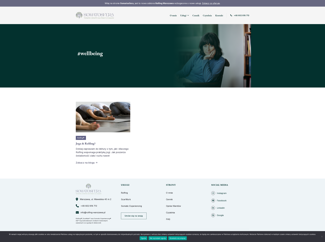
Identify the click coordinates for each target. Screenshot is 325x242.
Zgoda (143, 238)
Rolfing (124, 193)
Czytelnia (207, 15)
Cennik (195, 15)
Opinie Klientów (173, 206)
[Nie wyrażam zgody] (322, 236)
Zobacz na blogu (85, 162)
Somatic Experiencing (131, 206)
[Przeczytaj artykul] (103, 116)
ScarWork (126, 199)
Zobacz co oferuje (211, 3)
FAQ (168, 219)
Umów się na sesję (134, 216)
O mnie (173, 15)
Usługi (183, 15)
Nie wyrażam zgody (158, 238)
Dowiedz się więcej (177, 238)
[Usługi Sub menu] (188, 15)
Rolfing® (80, 138)
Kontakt (219, 15)
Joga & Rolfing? (85, 143)
